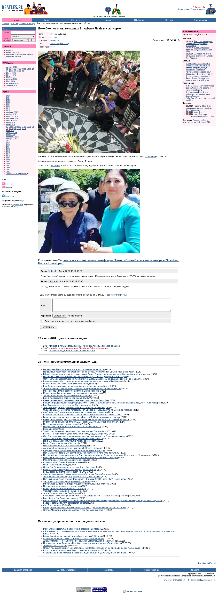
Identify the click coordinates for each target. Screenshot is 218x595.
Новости (17, 20)
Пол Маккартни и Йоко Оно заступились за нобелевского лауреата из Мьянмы (81, 453)
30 (23, 71)
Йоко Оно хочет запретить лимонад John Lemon (200, 115)
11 (23, 126)
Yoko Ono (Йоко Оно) (59, 44)
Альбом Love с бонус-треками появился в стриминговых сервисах (75, 412)
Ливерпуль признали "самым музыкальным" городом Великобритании (77, 474)
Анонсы (9, 50)
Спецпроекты (200, 20)
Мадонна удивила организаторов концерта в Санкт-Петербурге (74, 450)
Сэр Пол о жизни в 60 (53, 505)
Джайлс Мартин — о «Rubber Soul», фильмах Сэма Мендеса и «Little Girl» (79, 541)
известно (55, 165)
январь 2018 (11, 139)
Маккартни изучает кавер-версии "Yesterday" (64, 488)
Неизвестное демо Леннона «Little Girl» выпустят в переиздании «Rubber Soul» (82, 543)
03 (10, 69)
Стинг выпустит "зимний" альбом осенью (63, 462)
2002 (8, 171)
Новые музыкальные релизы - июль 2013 (63, 424)
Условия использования (174, 580)
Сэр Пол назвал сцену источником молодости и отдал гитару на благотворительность (85, 436)
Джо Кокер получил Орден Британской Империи (66, 481)
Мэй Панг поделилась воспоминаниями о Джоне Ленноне (71, 391)
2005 (8, 165)
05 (12, 69)
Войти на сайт (199, 7)
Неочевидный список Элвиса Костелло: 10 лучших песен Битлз (74, 369)
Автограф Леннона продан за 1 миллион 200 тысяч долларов (73, 448)
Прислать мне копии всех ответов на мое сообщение (70, 321)
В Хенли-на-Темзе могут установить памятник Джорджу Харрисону (75, 434)
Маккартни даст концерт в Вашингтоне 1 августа (66, 460)
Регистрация (183, 9)
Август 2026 (11, 67)
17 (7, 71)
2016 (8, 143)
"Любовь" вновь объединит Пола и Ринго (63, 491)
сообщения (150, 156)
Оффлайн (139, 20)
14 (33, 69)
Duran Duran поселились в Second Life (61, 443)
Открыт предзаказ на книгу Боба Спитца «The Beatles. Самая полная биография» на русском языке (91, 548)
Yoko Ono (198, 112)
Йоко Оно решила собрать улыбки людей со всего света (70, 441)
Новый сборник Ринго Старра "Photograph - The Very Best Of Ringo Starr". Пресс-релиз (84, 479)
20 (12, 129)
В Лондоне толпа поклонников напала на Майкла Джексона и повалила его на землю (84, 507)
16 (33, 126)
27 (23, 129)
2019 (8, 108)
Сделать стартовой (66, 570)
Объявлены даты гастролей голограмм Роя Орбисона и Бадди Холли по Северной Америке (87, 410)
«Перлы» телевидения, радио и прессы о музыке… (19, 55)
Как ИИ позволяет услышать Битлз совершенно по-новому (71, 550)
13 (30, 69)
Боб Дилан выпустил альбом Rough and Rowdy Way (68, 398)
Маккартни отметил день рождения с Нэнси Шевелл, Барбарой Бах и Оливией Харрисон (86, 419)
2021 (8, 104)
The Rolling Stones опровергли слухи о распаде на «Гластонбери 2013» (78, 431)
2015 (8, 145)
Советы (5, 38)
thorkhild (53, 37)
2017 (8, 141)
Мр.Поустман (77, 20)
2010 (8, 155)
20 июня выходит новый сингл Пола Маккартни (72, 351)
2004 (8, 167)
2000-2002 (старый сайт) (17, 173)
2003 (8, 169)
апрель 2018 (11, 133)
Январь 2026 (11, 85)
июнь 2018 (10, 124)
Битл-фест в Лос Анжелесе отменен (60, 498)
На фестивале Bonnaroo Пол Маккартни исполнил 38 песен (72, 426)
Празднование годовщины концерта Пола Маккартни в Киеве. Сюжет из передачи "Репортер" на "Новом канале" (98, 455)
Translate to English (207, 563)
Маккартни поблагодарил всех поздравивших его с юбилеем (72, 393)
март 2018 (10, 135)
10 (25, 69)
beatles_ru (9, 196)
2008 (8, 159)
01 (7, 126)
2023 (8, 100)
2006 (8, 163)
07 (18, 69)
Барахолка (109, 20)
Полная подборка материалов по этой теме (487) (196, 121)
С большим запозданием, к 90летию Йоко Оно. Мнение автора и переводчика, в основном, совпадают (198, 67)
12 (28, 69)
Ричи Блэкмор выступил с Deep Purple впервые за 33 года (71, 529)
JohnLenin (53, 281)
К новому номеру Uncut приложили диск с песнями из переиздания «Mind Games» (83, 381)
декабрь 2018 (12, 112)
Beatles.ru (54, 40)
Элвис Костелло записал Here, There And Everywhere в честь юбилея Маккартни (82, 388)
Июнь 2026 (11, 75)
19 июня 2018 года (27, 23)
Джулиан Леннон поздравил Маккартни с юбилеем (67, 395)
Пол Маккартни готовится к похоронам (62, 486)
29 (25, 129)
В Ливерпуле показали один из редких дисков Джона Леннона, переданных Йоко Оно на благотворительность (96, 374)
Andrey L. (52, 271)
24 (15, 71)
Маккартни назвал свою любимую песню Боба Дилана (69, 384)
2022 (8, 102)
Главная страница (23, 570)
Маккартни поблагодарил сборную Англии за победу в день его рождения (84, 346)
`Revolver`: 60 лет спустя (55, 545)
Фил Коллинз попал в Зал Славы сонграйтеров (66, 446)
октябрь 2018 (12, 116)
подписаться (17, 204)
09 (23, 69)
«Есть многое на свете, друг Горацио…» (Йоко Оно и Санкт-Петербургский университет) (199, 74)
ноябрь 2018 (11, 114)
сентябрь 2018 (12, 118)
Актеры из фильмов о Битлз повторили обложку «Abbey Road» (73, 538)
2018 (8, 110)
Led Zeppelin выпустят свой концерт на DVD (64, 472)
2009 (8, 157)
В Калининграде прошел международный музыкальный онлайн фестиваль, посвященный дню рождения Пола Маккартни (102, 403)
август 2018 (11, 120)
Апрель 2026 (11, 79)
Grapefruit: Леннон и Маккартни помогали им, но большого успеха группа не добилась (84, 553)
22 (18, 129)
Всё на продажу (51, 429)
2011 (8, 153)
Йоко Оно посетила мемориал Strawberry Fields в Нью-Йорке (78, 348)
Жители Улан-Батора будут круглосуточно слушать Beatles (71, 476)
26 (20, 71)
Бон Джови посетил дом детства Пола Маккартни (67, 405)
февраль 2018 (12, 137)
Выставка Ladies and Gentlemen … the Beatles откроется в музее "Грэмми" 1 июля (82, 415)
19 (10, 71)
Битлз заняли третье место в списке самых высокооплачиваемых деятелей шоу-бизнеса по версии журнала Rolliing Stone (102, 500)
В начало (194, 570)
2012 (8, 151)
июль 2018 (10, 122)
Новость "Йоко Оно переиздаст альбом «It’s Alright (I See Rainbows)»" (200, 108)
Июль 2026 (11, 73)
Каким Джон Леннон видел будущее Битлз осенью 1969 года (72, 536)
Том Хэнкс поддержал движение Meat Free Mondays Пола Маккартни (76, 407)
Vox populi (6, 40)
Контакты (109, 570)
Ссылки (169, 20)
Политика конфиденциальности (201, 580)
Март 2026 (10, 81)
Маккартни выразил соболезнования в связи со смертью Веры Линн (76, 400)
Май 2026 (10, 77)
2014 (8, 147)
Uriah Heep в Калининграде (56, 465)
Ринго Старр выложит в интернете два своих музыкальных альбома (76, 484)
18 (7, 129)
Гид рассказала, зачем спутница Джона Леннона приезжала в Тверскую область (200, 88)
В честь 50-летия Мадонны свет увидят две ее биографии (71, 469)
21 (15, 129)
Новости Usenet (13, 52)
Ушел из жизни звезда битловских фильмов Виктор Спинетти (73, 438)
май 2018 (10, 131)
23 (12, 71)
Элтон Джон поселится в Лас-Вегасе (61, 493)
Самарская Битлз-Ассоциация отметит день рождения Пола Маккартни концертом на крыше (88, 496)
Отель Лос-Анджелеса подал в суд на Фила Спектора (69, 467)
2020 (8, 106)
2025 (8, 96)
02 (7, 69)
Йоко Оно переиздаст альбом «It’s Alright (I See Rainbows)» (199, 44)
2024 (8, 98)
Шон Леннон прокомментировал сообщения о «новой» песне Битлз (76, 386)
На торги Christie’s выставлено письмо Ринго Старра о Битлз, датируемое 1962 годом (85, 376)
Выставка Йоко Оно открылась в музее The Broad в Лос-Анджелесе (199, 56)
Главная (5, 23)
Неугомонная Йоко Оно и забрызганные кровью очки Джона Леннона (198, 94)
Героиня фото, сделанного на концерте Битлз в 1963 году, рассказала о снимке (81, 417)
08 (20, 69)
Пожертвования (152, 570)
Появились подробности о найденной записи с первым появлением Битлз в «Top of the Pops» (88, 372)
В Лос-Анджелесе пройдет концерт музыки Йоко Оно (199, 50)
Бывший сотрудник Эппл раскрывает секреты (65, 503)
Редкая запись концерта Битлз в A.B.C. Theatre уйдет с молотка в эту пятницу (80, 422)
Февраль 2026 (12, 83)
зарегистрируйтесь (116, 295)
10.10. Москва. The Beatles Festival (109, 16)
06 (15, 69)
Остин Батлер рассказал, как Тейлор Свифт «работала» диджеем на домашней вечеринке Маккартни (92, 379)
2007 (8, 161)
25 (18, 71)
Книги (47, 20)
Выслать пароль (198, 9)
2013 (8, 149)
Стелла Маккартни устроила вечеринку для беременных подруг (74, 510)
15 (30, 126)
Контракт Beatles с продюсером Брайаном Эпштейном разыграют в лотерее (80, 457)
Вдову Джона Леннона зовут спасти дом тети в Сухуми (198, 79)
